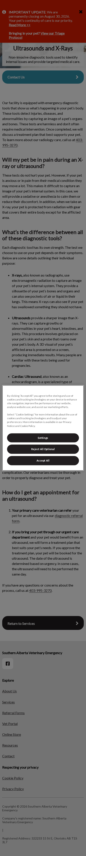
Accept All (43, 460)
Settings (43, 437)
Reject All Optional (43, 449)
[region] (43, 428)
